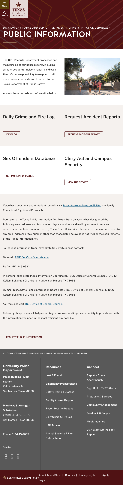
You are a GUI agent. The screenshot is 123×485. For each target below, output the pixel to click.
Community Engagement (102, 404)
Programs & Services (99, 396)
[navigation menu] (4, 4)
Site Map (8, 447)
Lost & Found (54, 375)
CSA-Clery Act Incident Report (101, 432)
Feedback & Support (99, 413)
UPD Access (53, 425)
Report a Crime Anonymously (96, 377)
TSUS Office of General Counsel (44, 303)
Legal (42, 480)
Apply (105, 475)
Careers (70, 475)
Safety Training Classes (60, 391)
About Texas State (50, 475)
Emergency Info (88, 475)
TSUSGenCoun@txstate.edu (32, 257)
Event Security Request (60, 408)
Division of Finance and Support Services (33, 27)
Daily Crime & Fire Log (59, 416)
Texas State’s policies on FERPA (82, 205)
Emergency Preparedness (61, 383)
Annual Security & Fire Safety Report (59, 436)
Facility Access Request (60, 400)
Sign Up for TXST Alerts (101, 388)
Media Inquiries (96, 421)
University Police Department (90, 27)
